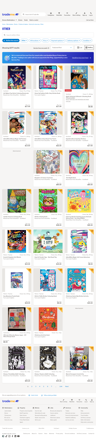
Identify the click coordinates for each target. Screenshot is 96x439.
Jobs (51, 408)
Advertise (51, 433)
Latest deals (7, 411)
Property (22, 408)
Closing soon (7, 415)
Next (67, 386)
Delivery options (73, 40)
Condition (86, 40)
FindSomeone (90, 428)
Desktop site (26, 433)
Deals (26, 20)
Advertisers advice (55, 417)
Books (16, 24)
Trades (67, 411)
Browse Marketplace (8, 20)
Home (4, 24)
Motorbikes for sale (40, 413)
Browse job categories (56, 411)
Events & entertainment (72, 415)
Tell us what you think (50, 395)
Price (45, 40)
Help (82, 411)
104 (60, 386)
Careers (40, 433)
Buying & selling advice (41, 415)
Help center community (87, 422)
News (45, 433)
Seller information (85, 420)
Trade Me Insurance (7, 428)
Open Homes (23, 415)
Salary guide (53, 420)
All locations (34, 40)
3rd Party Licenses (86, 417)
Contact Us (91, 433)
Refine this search (12, 40)
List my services (70, 420)
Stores (20, 20)
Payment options (57, 40)
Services (68, 408)
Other (42, 24)
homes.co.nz (25, 428)
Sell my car (38, 420)
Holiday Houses (73, 428)
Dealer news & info (40, 417)
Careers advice (54, 413)
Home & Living (8, 420)
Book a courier (34, 20)
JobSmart (53, 415)
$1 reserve (7, 417)
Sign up (84, 15)
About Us (34, 433)
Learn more (34, 395)
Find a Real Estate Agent (24, 421)
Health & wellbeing (70, 417)
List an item (90, 20)
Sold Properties (24, 413)
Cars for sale (38, 411)
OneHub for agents (25, 417)
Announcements (85, 413)
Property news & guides (26, 411)
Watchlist (71, 401)
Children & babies (23, 24)
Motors (37, 408)
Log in (91, 15)
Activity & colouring (34, 24)
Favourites (79, 401)
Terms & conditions (70, 433)
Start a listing (63, 401)
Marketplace (10, 24)
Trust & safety (84, 415)
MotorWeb (41, 428)
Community (84, 408)
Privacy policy (59, 433)
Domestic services (70, 413)
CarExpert (56, 428)
